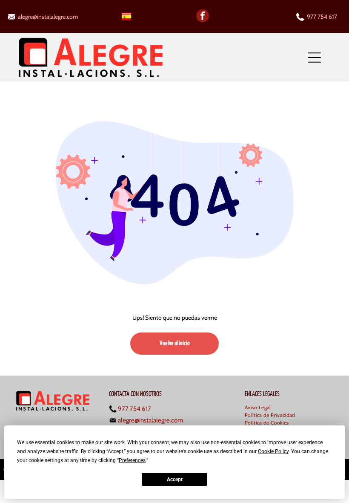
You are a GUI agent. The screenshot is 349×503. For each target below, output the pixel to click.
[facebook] (202, 16)
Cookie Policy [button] (273, 451)
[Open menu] (314, 57)
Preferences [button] (132, 460)
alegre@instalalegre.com (48, 16)
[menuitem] (261, 408)
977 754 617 (322, 16)
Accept (175, 480)
